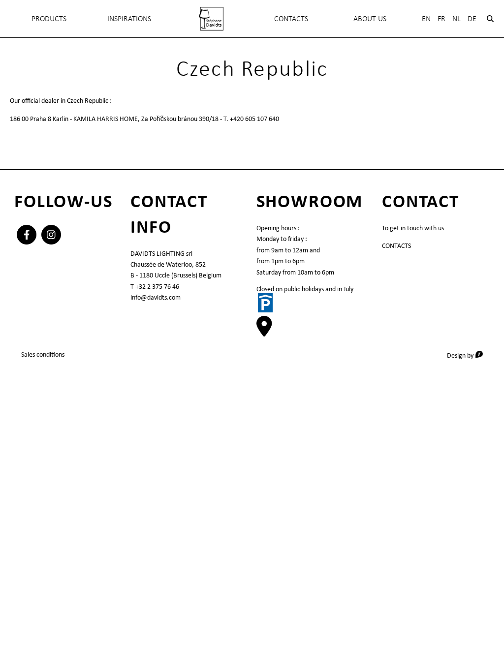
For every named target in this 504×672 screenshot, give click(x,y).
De (472, 18)
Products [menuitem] (49, 18)
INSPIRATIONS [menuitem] (129, 18)
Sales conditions (42, 354)
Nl (456, 18)
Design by (468, 355)
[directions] (264, 331)
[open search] (490, 18)
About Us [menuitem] (369, 18)
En (426, 18)
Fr (441, 18)
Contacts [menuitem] (291, 18)
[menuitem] (211, 18)
